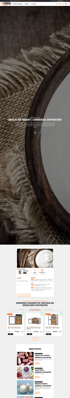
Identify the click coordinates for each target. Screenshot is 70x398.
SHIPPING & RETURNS (30, 0)
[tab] (21, 309)
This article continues (23, 295)
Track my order (23, 0)
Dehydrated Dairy (38, 353)
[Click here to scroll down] (35, 133)
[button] (65, 4)
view (10, 334)
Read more (37, 363)
